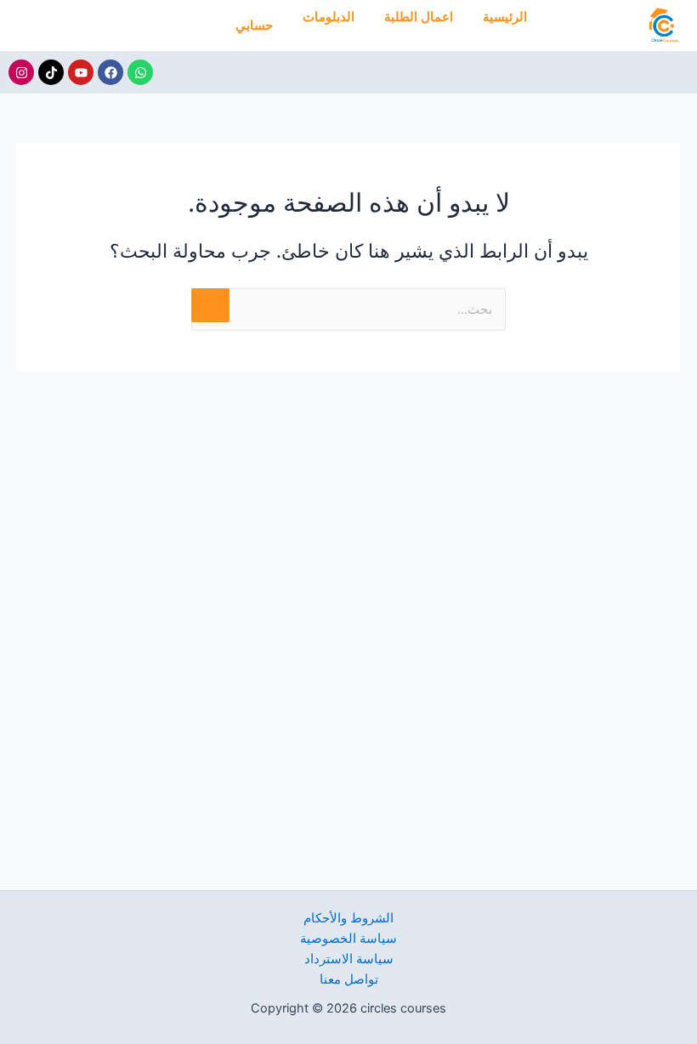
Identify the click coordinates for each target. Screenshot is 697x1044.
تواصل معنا (349, 979)
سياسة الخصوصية (348, 938)
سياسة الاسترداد (349, 959)
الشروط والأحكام (348, 918)
